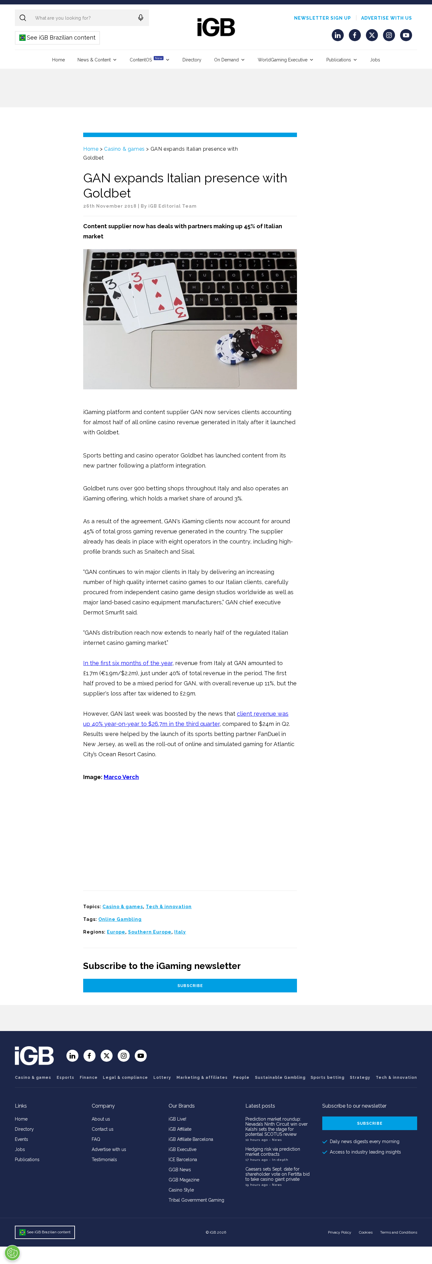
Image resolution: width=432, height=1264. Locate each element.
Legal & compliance (125, 1077)
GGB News (180, 1169)
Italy (180, 931)
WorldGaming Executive (282, 59)
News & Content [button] (94, 59)
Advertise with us (386, 18)
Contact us (103, 1129)
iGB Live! (177, 1119)
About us (101, 1119)
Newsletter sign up (322, 18)
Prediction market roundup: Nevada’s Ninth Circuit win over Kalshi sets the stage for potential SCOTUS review (276, 1126)
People (241, 1077)
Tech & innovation (169, 906)
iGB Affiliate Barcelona (191, 1139)
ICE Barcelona (183, 1159)
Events (21, 1139)
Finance (89, 1077)
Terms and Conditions (398, 1232)
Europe (116, 931)
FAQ (96, 1139)
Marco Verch (121, 777)
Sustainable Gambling (280, 1077)
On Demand (226, 59)
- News (275, 1139)
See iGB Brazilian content (58, 37)
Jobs (375, 59)
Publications (338, 59)
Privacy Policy (339, 1232)
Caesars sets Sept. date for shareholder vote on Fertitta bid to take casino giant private (277, 1174)
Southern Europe (149, 931)
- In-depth (278, 1159)
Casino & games (124, 149)
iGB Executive (182, 1149)
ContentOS (146, 59)
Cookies (366, 1232)
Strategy (360, 1077)
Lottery (162, 1077)
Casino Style (181, 1189)
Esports (65, 1077)
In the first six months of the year (127, 663)
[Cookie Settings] (12, 1253)
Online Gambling (120, 919)
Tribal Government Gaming (196, 1200)
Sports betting (327, 1077)
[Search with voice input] (141, 18)
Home (58, 59)
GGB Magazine (184, 1179)
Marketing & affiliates (202, 1077)
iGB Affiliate (180, 1129)
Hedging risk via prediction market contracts (272, 1152)
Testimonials (104, 1159)
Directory (191, 59)
